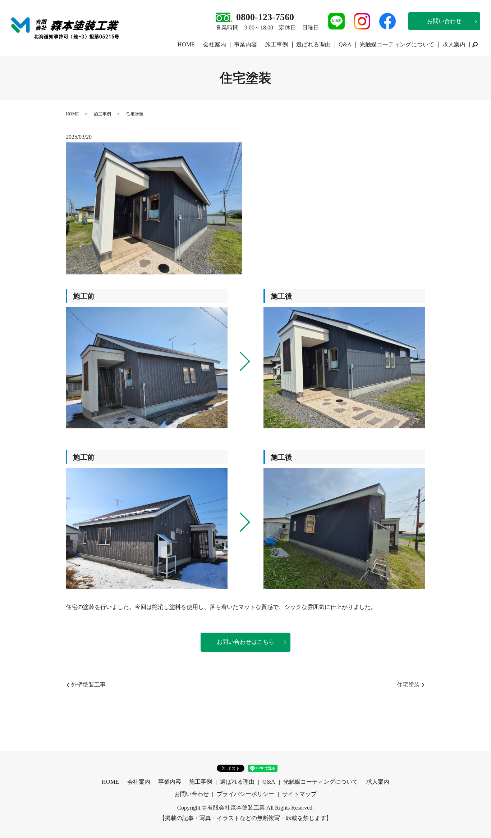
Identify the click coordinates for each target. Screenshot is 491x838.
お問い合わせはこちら (245, 642)
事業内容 (245, 44)
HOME (186, 44)
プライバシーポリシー (245, 794)
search (474, 44)
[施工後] (344, 367)
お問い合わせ (444, 21)
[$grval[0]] (147, 367)
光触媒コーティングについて (396, 44)
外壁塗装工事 (88, 685)
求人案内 (453, 44)
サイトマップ (299, 794)
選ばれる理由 (313, 44)
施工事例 (276, 44)
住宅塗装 (408, 685)
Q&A (345, 44)
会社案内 (214, 44)
